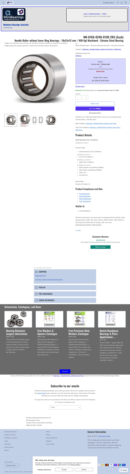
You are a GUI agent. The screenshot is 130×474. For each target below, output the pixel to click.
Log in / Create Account (92, 14)
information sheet (104, 436)
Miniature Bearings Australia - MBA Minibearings (21, 471)
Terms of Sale (50, 444)
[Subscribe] (79, 407)
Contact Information (10, 431)
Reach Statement (85, 199)
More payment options (95, 112)
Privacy (48, 435)
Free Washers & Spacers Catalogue (47, 332)
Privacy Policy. (76, 465)
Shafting (78, 56)
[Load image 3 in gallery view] (37, 120)
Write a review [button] (100, 247)
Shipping (48, 441)
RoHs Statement (84, 196)
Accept (64, 469)
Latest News (41, 393)
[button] (4, 3)
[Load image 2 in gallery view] (24, 120)
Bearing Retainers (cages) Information (16, 332)
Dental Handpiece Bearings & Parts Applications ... (109, 334)
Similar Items (80, 86)
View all (65, 371)
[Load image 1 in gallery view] (10, 120)
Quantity (78, 94)
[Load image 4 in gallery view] (51, 120)
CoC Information (85, 201)
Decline (83, 469)
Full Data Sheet (84, 194)
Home (104, 14)
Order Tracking (8, 447)
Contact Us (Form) (10, 435)
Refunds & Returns (51, 438)
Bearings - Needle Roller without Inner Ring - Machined (102, 49)
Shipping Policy (40, 275)
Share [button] (79, 230)
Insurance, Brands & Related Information (49, 279)
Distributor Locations (10, 438)
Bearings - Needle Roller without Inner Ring (101, 123)
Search (6, 450)
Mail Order (7, 444)
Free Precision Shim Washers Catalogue (79, 332)
